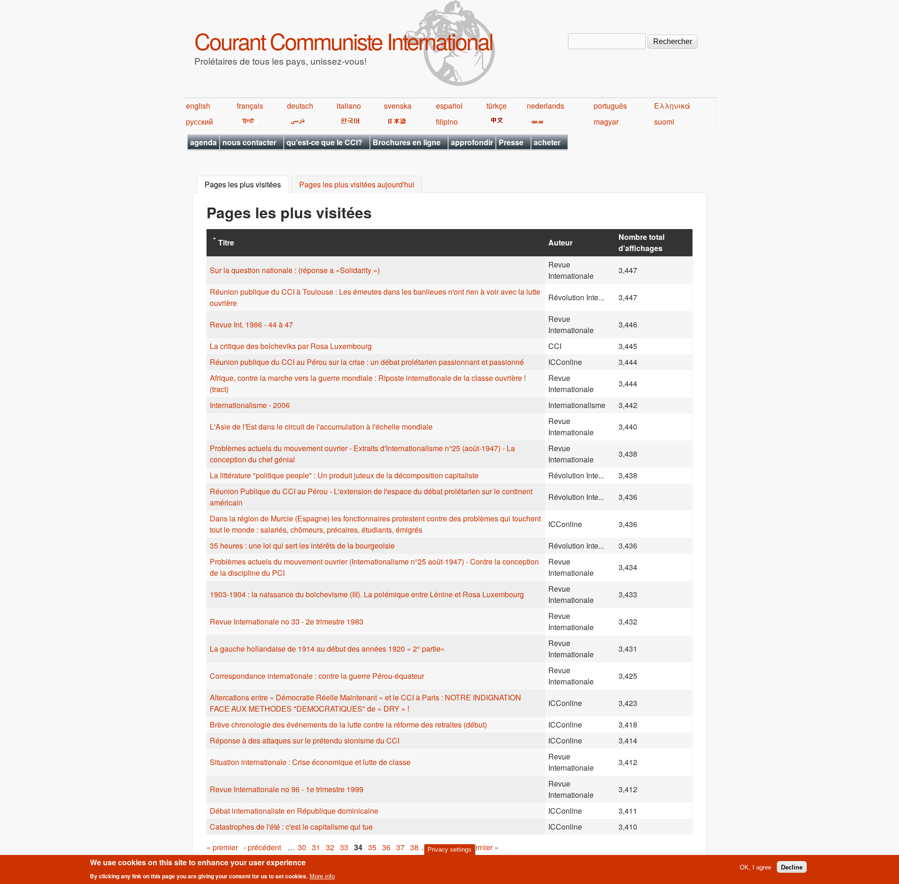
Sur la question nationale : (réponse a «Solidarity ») (295, 270)
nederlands (545, 105)
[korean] (348, 121)
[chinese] (495, 121)
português (610, 105)
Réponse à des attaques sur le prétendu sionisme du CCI (304, 740)
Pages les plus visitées (247, 184)
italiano (349, 105)
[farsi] (296, 121)
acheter (547, 142)
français (250, 105)
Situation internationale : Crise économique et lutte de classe (310, 762)
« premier (222, 847)
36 (386, 847)
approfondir (472, 142)
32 (330, 847)
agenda (203, 142)
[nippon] (395, 121)
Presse (511, 142)
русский (199, 121)
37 (400, 847)
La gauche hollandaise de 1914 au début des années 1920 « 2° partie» (327, 648)
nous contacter (249, 142)
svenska (398, 105)
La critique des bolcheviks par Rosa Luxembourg (291, 346)
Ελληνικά (672, 105)
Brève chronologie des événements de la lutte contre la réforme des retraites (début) (348, 724)
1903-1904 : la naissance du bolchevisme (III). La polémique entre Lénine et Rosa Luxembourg (367, 594)
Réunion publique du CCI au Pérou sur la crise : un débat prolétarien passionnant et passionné (367, 362)
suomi (664, 121)
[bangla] (536, 121)
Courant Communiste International (343, 40)
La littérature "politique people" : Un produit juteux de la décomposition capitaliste (344, 475)
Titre (226, 242)
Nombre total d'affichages (641, 242)
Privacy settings (449, 849)
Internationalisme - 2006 (250, 405)
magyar (606, 121)
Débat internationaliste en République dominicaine (294, 810)
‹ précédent (262, 847)
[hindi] (247, 121)
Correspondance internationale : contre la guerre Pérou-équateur (317, 675)
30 (302, 847)
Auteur (560, 242)
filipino (447, 121)
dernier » (484, 847)
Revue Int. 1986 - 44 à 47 (251, 324)
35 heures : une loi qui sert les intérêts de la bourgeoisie (302, 545)
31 (316, 847)
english (198, 105)
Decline (792, 866)
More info (322, 876)
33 (344, 847)
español (449, 105)
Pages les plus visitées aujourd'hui (356, 184)
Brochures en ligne (407, 142)
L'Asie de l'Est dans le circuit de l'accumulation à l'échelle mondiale (321, 426)
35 (372, 847)
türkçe (496, 105)
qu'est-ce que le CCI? (324, 142)
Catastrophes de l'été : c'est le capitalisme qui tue (291, 826)
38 (414, 847)
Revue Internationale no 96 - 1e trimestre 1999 (286, 789)
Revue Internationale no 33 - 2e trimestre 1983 (286, 621)
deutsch (300, 105)
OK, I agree (755, 866)
